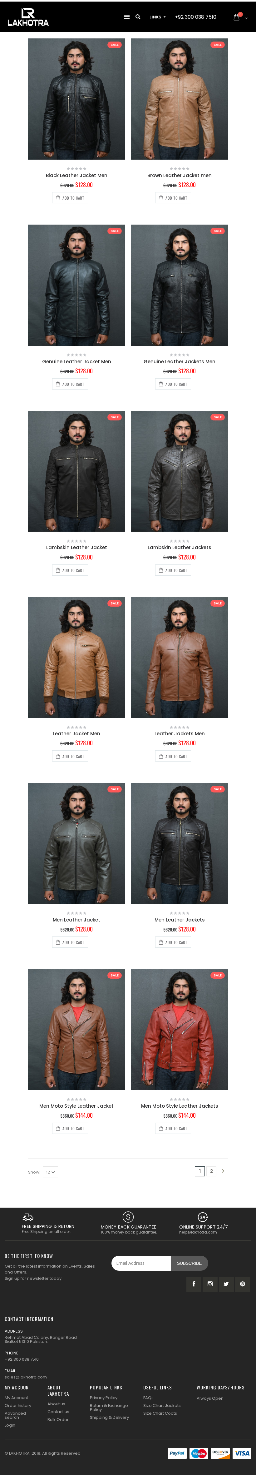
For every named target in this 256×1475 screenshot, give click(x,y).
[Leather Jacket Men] (76, 657)
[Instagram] (210, 1284)
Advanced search (15, 1415)
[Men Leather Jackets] (179, 843)
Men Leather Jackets (180, 919)
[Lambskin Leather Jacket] (76, 471)
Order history (18, 1405)
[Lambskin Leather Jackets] (179, 471)
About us (56, 1404)
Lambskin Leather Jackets (179, 547)
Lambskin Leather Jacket (76, 547)
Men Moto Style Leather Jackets (179, 1106)
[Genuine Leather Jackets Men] (179, 285)
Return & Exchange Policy (109, 1408)
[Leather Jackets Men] (179, 657)
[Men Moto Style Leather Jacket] (76, 1029)
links (155, 17)
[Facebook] (193, 1284)
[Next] (223, 1171)
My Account (16, 1398)
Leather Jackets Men (180, 733)
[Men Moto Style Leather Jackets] (179, 1029)
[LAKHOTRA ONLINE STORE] (28, 17)
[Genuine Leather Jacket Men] (76, 285)
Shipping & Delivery (109, 1417)
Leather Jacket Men (76, 733)
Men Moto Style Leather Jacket (76, 1106)
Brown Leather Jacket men (179, 175)
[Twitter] (226, 1284)
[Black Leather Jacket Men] (76, 99)
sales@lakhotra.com (26, 1377)
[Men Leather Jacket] (76, 843)
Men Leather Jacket (76, 919)
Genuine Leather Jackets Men (179, 361)
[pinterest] (242, 1284)
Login (10, 1425)
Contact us (58, 1412)
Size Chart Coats (160, 1413)
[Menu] (127, 16)
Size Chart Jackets (162, 1405)
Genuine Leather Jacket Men (76, 361)
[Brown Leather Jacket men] (179, 99)
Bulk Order (58, 1420)
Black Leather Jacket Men (76, 175)
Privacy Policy (103, 1398)
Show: (34, 1172)
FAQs (148, 1398)
